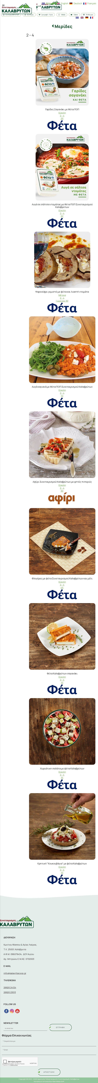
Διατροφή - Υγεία (47, 15)
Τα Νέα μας (89, 15)
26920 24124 (10, 987)
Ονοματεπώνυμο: (10, 1041)
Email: (6, 1050)
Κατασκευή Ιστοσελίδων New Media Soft (49, 1081)
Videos (75, 15)
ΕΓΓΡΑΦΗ (60, 1027)
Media (63, 15)
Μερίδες (63, 26)
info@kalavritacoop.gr (15, 973)
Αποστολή (49, 1072)
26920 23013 (10, 992)
